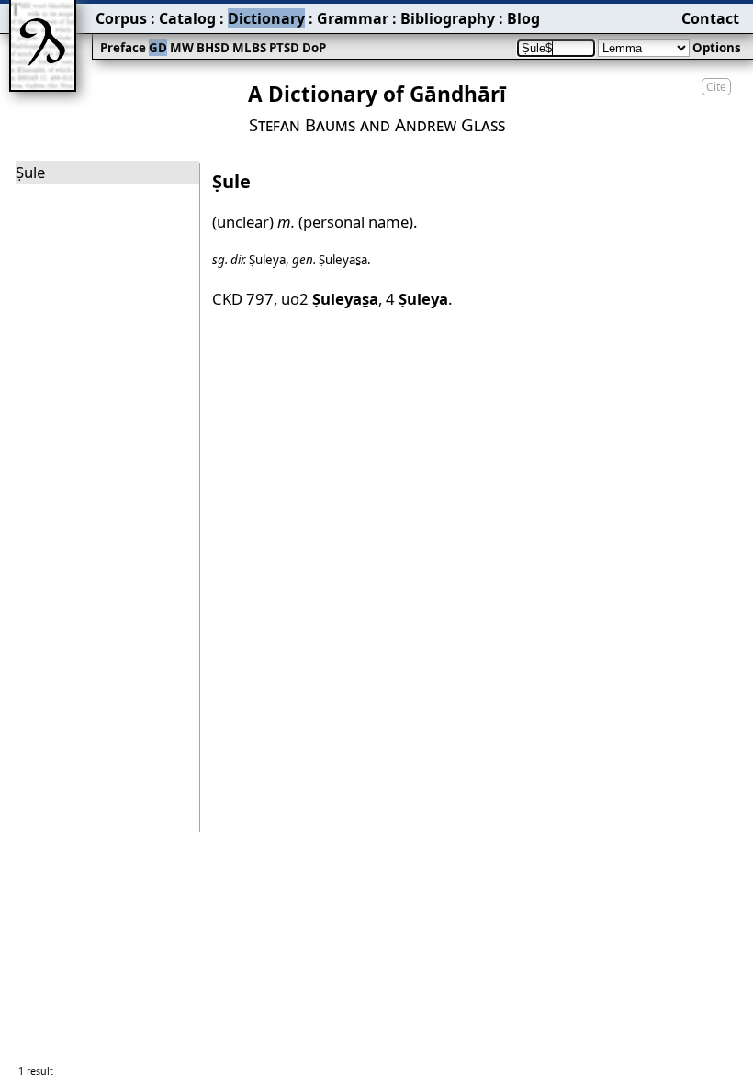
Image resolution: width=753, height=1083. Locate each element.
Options (716, 47)
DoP (314, 47)
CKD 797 (243, 298)
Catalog (187, 18)
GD (158, 47)
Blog (523, 18)
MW (182, 47)
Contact (710, 18)
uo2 (329, 298)
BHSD (213, 47)
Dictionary (266, 18)
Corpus (121, 18)
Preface (123, 47)
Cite (716, 87)
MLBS (249, 47)
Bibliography (447, 18)
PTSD (284, 47)
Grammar (352, 18)
